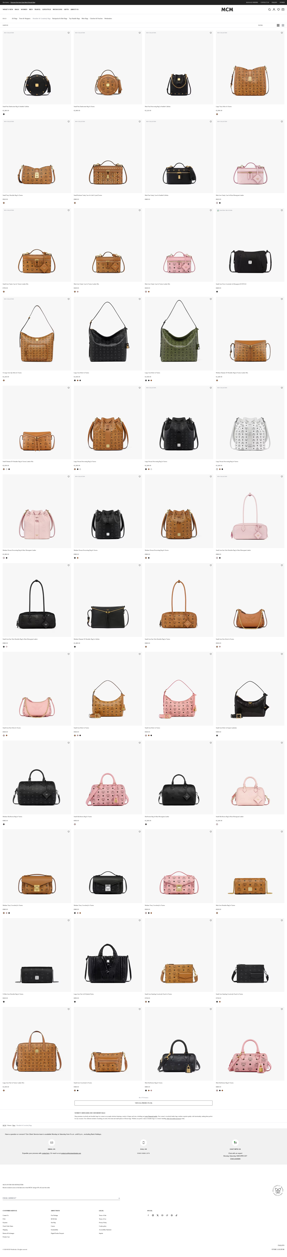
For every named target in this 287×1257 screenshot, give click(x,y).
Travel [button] (37, 9)
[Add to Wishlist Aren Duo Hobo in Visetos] (281, 565)
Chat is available (235, 1159)
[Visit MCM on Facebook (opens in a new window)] (148, 1215)
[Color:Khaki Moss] (80, 380)
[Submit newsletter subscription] (119, 1198)
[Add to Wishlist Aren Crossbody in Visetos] (139, 1009)
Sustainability (54, 1230)
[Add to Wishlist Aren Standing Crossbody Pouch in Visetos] (210, 920)
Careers (53, 1226)
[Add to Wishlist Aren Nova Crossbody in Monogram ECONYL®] (281, 210)
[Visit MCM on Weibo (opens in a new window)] (167, 1215)
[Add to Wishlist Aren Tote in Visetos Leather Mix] (68, 1009)
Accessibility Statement (105, 1230)
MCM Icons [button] (57, 9)
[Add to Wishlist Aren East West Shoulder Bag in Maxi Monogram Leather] (281, 476)
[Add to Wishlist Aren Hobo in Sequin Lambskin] (281, 654)
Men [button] (31, 9)
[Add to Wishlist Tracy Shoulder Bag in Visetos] (68, 121)
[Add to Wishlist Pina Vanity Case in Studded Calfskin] (210, 121)
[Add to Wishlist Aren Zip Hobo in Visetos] (68, 299)
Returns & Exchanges (8, 1233)
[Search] (269, 9)
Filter (260, 25)
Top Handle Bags (74, 18)
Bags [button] (17, 9)
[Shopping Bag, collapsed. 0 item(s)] (283, 9)
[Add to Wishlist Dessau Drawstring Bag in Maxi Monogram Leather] (68, 476)
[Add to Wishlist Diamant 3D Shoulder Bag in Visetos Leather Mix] (281, 299)
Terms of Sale (102, 1215)
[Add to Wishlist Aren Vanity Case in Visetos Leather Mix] (68, 210)
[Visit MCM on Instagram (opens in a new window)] (153, 1215)
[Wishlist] (278, 9)
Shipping (5, 1230)
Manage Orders (252, 2)
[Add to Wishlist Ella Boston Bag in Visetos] (68, 743)
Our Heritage (54, 1215)
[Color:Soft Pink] (77, 291)
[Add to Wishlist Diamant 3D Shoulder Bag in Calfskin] (139, 565)
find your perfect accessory (174, 1118)
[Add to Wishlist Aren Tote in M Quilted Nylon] (139, 920)
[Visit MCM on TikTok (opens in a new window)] (176, 1215)
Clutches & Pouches (96, 18)
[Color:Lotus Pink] (217, 203)
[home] (227, 11)
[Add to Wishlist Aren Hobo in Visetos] (139, 299)
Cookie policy (102, 1226)
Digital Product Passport (57, 1233)
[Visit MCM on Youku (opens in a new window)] (172, 1215)
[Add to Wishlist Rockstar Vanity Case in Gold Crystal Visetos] (139, 121)
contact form (45, 1153)
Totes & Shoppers (24, 18)
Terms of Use (102, 1219)
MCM (4, 1125)
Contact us (265, 2)
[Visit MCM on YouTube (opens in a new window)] (162, 1215)
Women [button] (24, 9)
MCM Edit (54, 1219)
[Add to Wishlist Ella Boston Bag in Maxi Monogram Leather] (210, 743)
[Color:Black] (4, 114)
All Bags (14, 18)
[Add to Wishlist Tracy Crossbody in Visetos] (68, 831)
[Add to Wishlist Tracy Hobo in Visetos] (281, 33)
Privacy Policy (103, 1222)
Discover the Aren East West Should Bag (23, 2)
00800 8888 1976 (143, 1153)
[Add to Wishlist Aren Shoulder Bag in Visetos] (281, 831)
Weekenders (108, 18)
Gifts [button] (66, 9)
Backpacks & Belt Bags (59, 18)
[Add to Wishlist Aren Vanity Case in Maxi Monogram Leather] (281, 121)
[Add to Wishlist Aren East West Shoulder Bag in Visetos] (210, 565)
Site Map (53, 1222)
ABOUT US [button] (74, 9)
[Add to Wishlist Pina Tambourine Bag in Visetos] (139, 33)
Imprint (101, 1233)
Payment (5, 1222)
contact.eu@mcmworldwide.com (71, 1153)
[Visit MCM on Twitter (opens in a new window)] (158, 1215)
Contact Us (6, 1215)
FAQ (4, 1219)
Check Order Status (8, 1226)
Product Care (6, 1237)
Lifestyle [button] (46, 9)
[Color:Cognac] (217, 114)
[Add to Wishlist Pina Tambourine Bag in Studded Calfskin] (68, 33)
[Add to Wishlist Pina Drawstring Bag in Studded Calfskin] (210, 33)
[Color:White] (6, 469)
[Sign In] (274, 9)
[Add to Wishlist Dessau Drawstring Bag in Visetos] (139, 388)
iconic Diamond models (151, 1116)
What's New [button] (8, 9)
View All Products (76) (143, 1103)
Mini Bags (85, 18)
